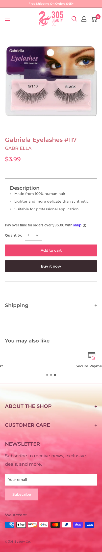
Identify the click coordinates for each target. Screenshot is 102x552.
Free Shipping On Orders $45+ (51, 3)
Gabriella (18, 148)
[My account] (83, 19)
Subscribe (21, 494)
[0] (94, 19)
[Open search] (74, 19)
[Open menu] (7, 19)
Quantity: (13, 235)
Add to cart (51, 250)
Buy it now (51, 266)
